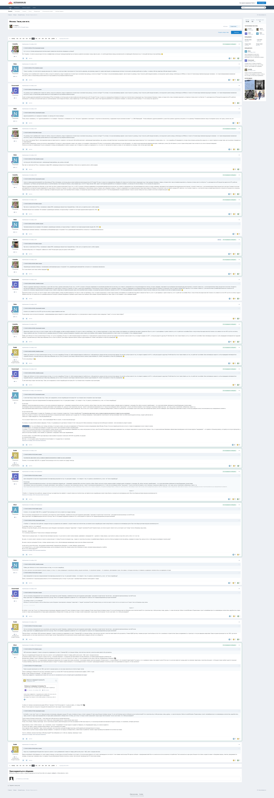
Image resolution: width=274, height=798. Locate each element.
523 (27, 38)
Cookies (141, 794)
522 (23, 38)
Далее (53, 38)
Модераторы (37, 11)
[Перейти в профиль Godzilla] (15, 49)
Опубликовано (29, 44)
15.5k (16, 252)
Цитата (30, 58)
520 (17, 38)
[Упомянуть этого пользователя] (23, 58)
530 (49, 38)
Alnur (15, 390)
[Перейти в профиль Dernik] (246, 29)
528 (43, 38)
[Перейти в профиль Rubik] (15, 352)
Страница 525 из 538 (63, 38)
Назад (13, 38)
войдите (54, 773)
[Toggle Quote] (24, 48)
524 (30, 38)
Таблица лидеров (59, 11)
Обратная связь (134, 794)
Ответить (236, 32)
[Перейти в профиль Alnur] (15, 395)
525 (33, 38)
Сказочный (37, 48)
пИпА (249, 32)
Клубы (34, 7)
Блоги (30, 11)
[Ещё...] (239, 44)
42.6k (15, 76)
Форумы (10, 11)
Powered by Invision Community (137, 795)
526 (36, 38)
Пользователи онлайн (47, 11)
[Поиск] (264, 7)
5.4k (16, 359)
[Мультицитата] (27, 58)
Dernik (249, 28)
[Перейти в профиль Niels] (15, 69)
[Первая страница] (10, 39)
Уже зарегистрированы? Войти (247, 2)
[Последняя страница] (56, 39)
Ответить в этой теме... (23, 778)
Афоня (16, 25)
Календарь (17, 11)
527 (39, 38)
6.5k (16, 56)
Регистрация (262, 2)
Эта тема (259, 7)
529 (46, 38)
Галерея (24, 11)
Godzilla (15, 44)
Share (226, 26)
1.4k (16, 98)
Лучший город (24, 27)
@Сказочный (26, 426)
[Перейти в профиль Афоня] (10, 26)
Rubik (15, 347)
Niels (15, 64)
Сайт (10, 7)
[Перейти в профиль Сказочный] (15, 90)
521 (20, 38)
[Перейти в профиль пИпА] (246, 33)
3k (15, 403)
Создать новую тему (223, 32)
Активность (16, 7)
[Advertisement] (254, 114)
